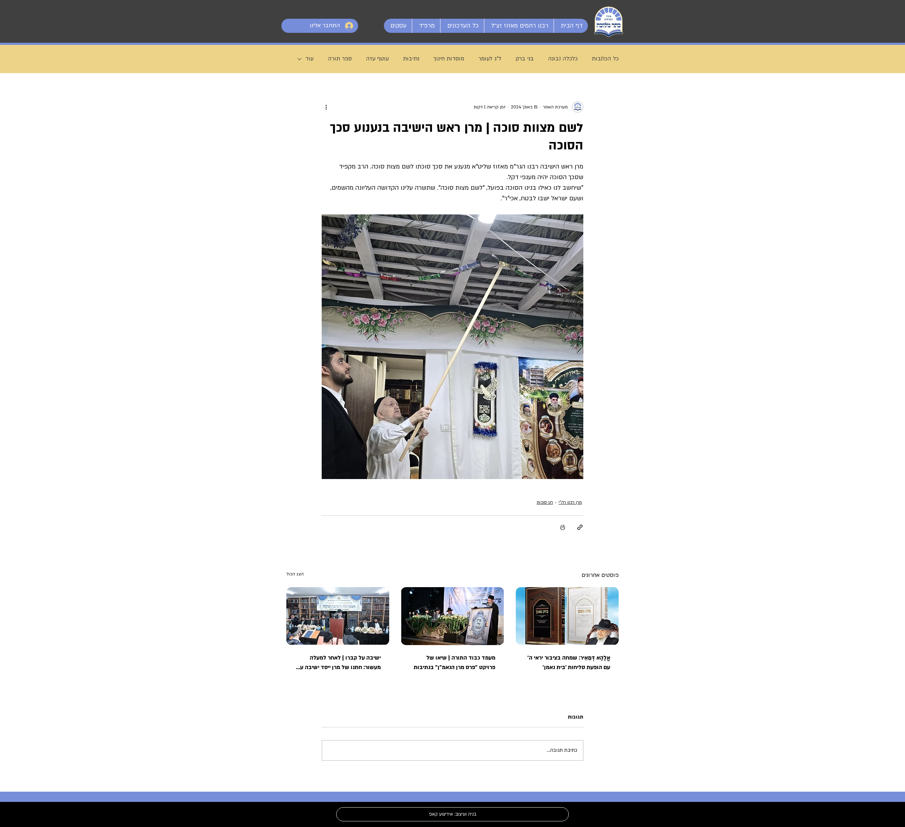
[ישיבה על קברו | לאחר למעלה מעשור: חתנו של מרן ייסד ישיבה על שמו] (337, 616)
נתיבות (411, 59)
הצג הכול (295, 574)
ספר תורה (340, 59)
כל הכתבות (605, 59)
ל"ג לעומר (489, 59)
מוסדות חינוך (448, 59)
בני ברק (524, 59)
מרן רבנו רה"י (570, 502)
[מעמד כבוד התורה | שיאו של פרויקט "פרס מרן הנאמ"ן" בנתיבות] (452, 616)
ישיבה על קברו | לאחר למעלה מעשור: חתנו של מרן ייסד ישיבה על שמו (339, 663)
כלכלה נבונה (563, 59)
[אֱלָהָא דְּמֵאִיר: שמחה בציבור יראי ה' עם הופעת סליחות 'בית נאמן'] (567, 616)
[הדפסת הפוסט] (562, 527)
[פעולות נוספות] (326, 107)
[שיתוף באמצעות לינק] (580, 527)
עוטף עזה (377, 59)
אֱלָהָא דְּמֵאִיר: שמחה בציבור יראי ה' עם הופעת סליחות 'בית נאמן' (568, 662)
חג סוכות (545, 502)
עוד (309, 59)
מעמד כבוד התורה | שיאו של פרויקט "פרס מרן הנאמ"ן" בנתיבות (454, 662)
